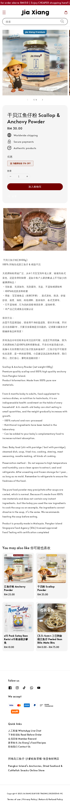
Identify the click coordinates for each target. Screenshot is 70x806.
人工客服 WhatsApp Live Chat (24, 730)
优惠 (9, 156)
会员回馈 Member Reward (22, 738)
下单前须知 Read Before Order (25, 734)
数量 (9, 170)
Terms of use (14, 799)
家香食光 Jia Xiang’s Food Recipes (27, 742)
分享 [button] (14, 196)
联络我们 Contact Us (19, 746)
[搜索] (62, 21)
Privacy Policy (29, 799)
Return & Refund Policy (51, 799)
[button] (4, 12)
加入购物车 (35, 186)
